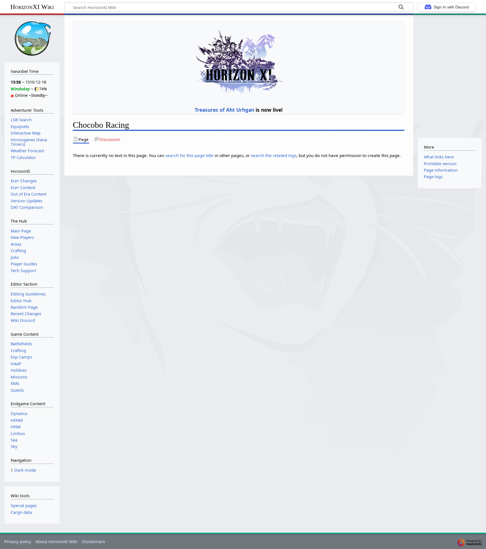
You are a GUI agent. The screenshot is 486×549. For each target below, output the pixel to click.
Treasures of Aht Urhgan (224, 109)
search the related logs (273, 155)
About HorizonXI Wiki (56, 541)
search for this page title (189, 155)
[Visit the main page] (32, 38)
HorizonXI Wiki (32, 6)
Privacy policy (17, 541)
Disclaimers (93, 541)
